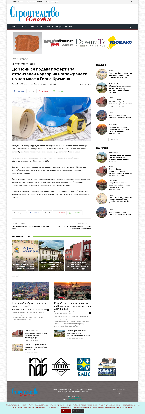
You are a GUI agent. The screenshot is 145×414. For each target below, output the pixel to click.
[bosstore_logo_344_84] (59, 43)
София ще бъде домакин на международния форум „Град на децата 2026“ (25, 266)
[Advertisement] (98, 13)
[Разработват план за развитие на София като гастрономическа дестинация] (72, 291)
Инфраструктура (23, 59)
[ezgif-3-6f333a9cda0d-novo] (27, 43)
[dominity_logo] (90, 43)
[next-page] (17, 275)
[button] (130, 27)
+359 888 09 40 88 (74, 398)
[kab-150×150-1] (38, 367)
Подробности (78, 411)
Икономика (58, 299)
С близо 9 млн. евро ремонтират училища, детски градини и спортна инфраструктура (77, 265)
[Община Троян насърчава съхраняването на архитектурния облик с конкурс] (51, 255)
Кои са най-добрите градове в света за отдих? (29, 304)
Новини (32, 64)
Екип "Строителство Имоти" (28, 84)
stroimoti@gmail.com (75, 399)
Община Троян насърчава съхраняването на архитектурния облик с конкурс (51, 265)
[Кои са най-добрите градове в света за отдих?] (30, 291)
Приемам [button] (66, 411)
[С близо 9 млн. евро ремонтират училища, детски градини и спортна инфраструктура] (78, 255)
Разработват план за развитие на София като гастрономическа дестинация (72, 306)
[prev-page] (13, 275)
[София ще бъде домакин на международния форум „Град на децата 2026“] (25, 255)
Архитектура (51, 259)
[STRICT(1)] (119, 43)
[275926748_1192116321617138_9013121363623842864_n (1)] (61, 367)
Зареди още (114, 139)
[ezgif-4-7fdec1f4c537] (107, 367)
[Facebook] (131, 1)
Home (14, 59)
